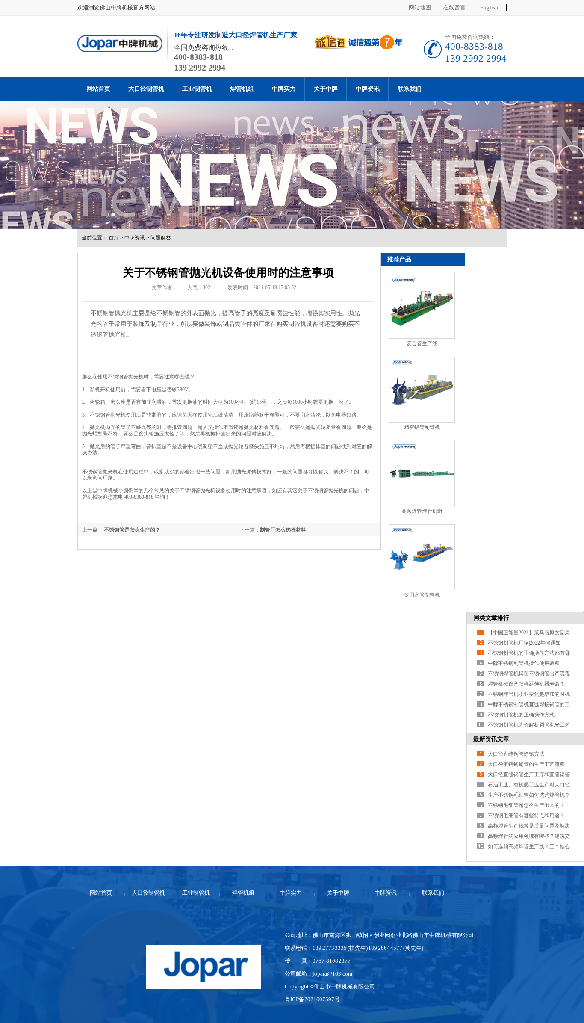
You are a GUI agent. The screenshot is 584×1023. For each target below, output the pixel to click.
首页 (114, 238)
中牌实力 (284, 89)
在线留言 (454, 7)
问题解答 (160, 238)
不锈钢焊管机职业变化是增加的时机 (529, 694)
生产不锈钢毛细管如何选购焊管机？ (529, 795)
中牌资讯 (368, 89)
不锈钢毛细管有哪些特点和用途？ (526, 816)
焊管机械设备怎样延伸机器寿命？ (526, 684)
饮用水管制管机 (422, 595)
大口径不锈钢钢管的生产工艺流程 (526, 764)
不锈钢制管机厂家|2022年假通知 (524, 643)
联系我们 (410, 89)
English (489, 7)
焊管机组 (242, 89)
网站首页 (98, 89)
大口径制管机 (146, 89)
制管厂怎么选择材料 (283, 530)
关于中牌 (326, 89)
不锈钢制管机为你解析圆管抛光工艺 (529, 725)
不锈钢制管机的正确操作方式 (521, 715)
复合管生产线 (422, 343)
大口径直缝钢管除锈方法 (516, 754)
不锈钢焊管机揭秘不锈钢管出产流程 (529, 674)
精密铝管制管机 (422, 427)
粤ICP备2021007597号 (312, 999)
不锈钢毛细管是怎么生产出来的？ (526, 805)
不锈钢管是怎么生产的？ (131, 530)
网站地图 (420, 7)
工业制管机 (197, 89)
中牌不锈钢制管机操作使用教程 (524, 663)
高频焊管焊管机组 (421, 511)
